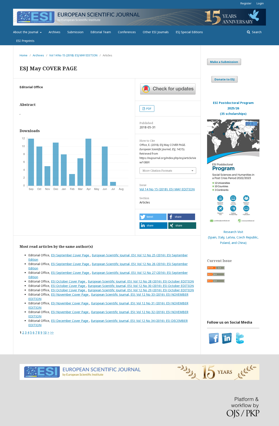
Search (256, 32)
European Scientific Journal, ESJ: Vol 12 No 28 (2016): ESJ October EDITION (141, 281)
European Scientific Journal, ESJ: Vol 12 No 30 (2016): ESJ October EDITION (141, 286)
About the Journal (26, 32)
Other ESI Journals (156, 32)
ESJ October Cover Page (68, 281)
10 (45, 332)
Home (23, 55)
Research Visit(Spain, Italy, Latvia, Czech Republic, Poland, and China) (233, 237)
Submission (75, 32)
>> (52, 332)
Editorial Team (100, 32)
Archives (54, 32)
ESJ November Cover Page (70, 294)
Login (260, 3)
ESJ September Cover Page (70, 255)
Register (246, 3)
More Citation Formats (157, 170)
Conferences (127, 32)
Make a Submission (224, 62)
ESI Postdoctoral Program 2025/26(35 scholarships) (233, 108)
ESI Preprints (25, 41)
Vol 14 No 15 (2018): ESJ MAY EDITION (73, 55)
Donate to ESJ (224, 79)
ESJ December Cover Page (70, 321)
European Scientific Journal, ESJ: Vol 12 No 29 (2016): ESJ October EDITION (141, 290)
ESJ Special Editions (189, 32)
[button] (153, 217)
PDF (148, 108)
